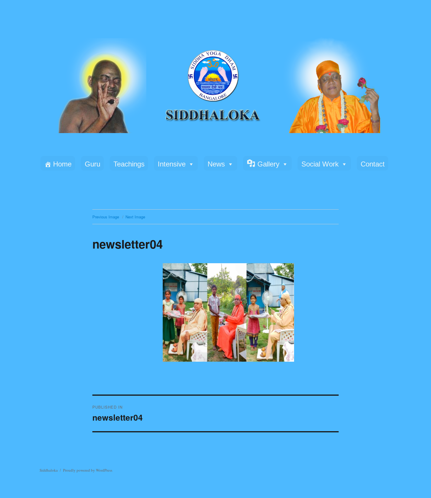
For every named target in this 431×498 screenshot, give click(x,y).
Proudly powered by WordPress (87, 470)
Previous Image (105, 217)
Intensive (172, 164)
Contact (373, 164)
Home (62, 164)
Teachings (129, 164)
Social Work (320, 164)
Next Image (135, 217)
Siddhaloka (49, 470)
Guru (92, 164)
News (216, 164)
